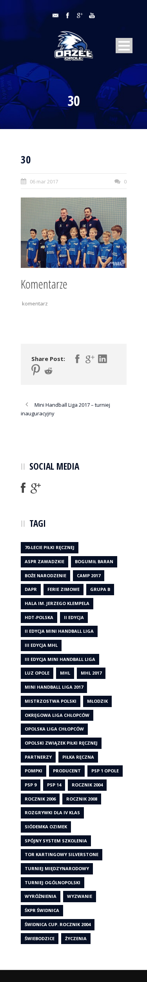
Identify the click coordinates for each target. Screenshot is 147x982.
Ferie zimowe (63, 589)
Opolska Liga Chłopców (54, 729)
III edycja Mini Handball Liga (60, 659)
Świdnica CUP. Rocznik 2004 (58, 924)
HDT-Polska (39, 617)
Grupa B (100, 589)
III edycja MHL (41, 645)
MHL (65, 673)
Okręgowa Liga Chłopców (57, 715)
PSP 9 (30, 785)
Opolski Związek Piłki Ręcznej (61, 743)
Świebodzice (39, 938)
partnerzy (38, 757)
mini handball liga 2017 (54, 687)
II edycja (74, 617)
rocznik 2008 (81, 799)
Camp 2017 (88, 575)
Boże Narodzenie (45, 575)
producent (67, 771)
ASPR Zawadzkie (44, 561)
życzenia (76, 938)
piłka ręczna (78, 757)
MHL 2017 (91, 673)
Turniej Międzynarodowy (57, 868)
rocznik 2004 (87, 785)
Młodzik (97, 701)
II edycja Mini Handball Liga (59, 631)
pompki (33, 771)
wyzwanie (79, 896)
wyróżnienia (40, 896)
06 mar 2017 (44, 181)
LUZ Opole (37, 673)
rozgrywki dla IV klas (52, 812)
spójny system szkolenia (56, 841)
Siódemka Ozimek (46, 826)
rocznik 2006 (40, 799)
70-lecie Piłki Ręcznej (49, 547)
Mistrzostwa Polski (50, 701)
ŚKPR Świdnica (42, 910)
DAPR (31, 589)
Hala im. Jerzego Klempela (57, 603)
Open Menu (124, 45)
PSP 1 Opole (105, 771)
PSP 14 (54, 785)
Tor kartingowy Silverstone (61, 854)
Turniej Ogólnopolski (52, 882)
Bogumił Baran (94, 561)
